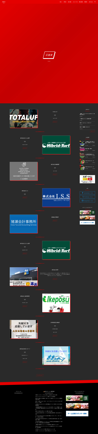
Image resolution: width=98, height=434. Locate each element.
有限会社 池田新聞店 (25, 296)
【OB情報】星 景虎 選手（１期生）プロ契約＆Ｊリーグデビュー (90, 142)
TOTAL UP (55, 111)
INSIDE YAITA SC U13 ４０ (89, 160)
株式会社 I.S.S (25, 190)
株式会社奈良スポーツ (25, 348)
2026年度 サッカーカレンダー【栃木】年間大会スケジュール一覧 (45, 430)
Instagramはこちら (88, 200)
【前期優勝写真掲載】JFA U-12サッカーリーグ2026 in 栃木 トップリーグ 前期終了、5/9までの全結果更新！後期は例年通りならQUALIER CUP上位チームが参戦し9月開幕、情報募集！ (48, 408)
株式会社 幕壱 (55, 269)
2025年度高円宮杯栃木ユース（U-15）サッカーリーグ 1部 (89, 155)
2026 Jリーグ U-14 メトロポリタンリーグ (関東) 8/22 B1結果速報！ (45, 396)
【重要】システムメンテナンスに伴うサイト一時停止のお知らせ (87, 114)
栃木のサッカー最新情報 (49, 391)
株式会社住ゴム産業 (25, 138)
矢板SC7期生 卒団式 (88, 148)
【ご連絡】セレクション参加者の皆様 (85, 118)
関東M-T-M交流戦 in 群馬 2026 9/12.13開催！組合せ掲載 (43, 411)
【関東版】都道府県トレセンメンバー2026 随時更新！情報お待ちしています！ (47, 424)
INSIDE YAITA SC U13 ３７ (89, 166)
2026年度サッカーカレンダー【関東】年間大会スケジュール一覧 (45, 429)
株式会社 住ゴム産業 (25, 243)
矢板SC (4, 1)
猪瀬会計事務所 (55, 217)
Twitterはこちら (88, 197)
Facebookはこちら (88, 193)
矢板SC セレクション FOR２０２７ (85, 122)
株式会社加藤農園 (55, 164)
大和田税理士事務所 (55, 322)
